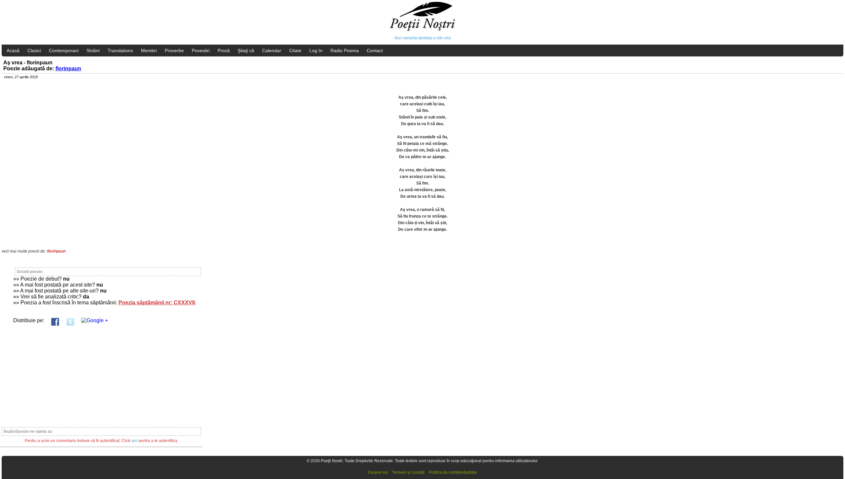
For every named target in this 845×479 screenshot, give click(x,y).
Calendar (271, 50)
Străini (93, 50)
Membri (149, 50)
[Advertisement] (101, 373)
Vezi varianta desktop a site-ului (422, 38)
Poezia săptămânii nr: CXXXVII (156, 302)
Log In (315, 50)
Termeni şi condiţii (408, 472)
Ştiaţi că (246, 50)
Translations (120, 50)
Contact (375, 50)
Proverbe (174, 50)
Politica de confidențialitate (453, 472)
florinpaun (68, 68)
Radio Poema (344, 50)
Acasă (13, 50)
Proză (224, 50)
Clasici (34, 50)
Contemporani (64, 50)
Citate (295, 50)
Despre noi (378, 472)
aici (134, 440)
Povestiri (201, 50)
